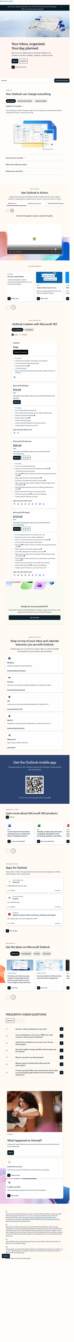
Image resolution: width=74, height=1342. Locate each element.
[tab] (11, 101)
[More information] (28, 365)
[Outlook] (14, 432)
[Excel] (21, 504)
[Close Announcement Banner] (61, 7)
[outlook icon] (14, 377)
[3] (6, 1239)
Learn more (9, 1236)
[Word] (18, 504)
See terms (16, 398)
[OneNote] (32, 504)
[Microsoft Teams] (43, 504)
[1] (6, 1211)
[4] (6, 1246)
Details (24, 1243)
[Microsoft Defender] (39, 504)
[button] (27, 80)
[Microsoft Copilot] (14, 504)
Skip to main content (6, 1)
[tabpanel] (34, 140)
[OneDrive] (18, 432)
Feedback (6, 1256)
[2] (6, 1224)
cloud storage (22, 368)
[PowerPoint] (25, 504)
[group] (20, 286)
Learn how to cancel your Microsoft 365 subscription (37, 1217)
